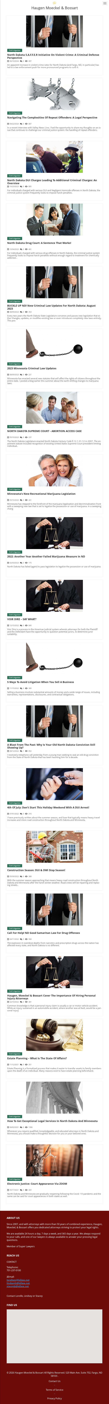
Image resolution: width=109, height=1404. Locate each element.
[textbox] (54, 1218)
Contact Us (54, 1381)
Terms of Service (54, 1389)
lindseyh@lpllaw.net (18, 1283)
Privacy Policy (54, 1398)
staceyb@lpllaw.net (18, 1286)
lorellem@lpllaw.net (18, 1280)
